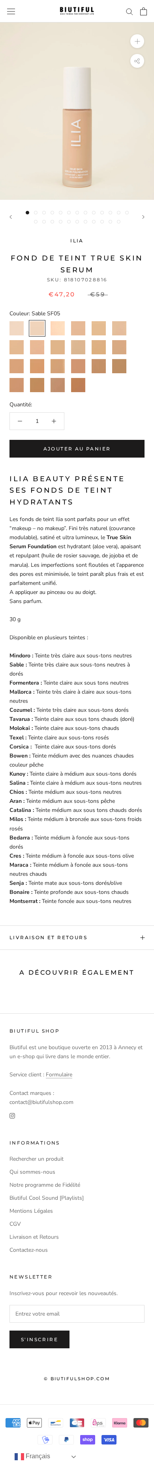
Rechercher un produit (36, 1159)
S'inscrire (39, 1339)
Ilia (77, 241)
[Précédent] (10, 217)
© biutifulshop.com (77, 1378)
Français (37, 1456)
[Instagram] (12, 1115)
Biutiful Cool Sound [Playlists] (46, 1198)
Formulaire (59, 1074)
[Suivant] (143, 217)
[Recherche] (129, 11)
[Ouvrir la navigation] (11, 11)
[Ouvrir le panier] (143, 11)
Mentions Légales (31, 1211)
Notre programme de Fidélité (44, 1185)
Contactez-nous (28, 1250)
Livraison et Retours (48, 937)
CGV (15, 1224)
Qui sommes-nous (32, 1172)
